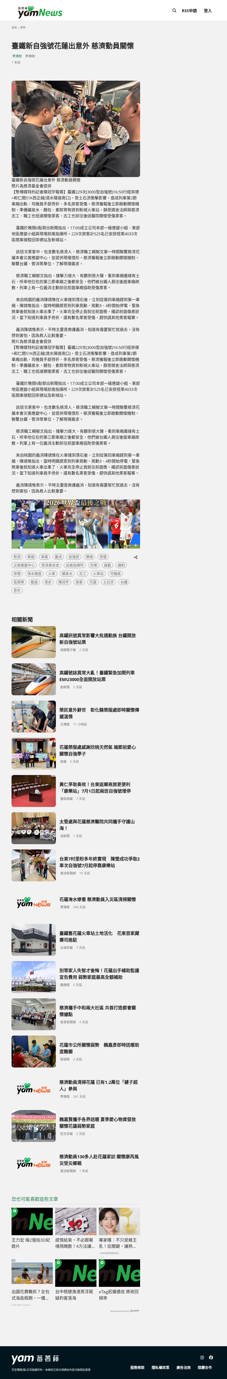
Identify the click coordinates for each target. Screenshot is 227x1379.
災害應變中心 (24, 565)
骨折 (48, 582)
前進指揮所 (75, 565)
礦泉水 (67, 573)
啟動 (107, 565)
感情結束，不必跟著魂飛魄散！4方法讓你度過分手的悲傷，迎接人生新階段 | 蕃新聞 (75, 1243)
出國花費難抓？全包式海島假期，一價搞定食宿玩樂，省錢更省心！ (30, 1295)
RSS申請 (189, 10)
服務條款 (137, 1367)
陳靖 (89, 556)
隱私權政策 (160, 1367)
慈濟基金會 (50, 565)
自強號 (73, 556)
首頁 (14, 27)
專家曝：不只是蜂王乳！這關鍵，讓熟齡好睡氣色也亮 (118, 1243)
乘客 (44, 556)
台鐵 (123, 582)
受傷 (103, 556)
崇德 (17, 573)
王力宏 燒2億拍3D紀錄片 (31, 1243)
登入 (208, 10)
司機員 (115, 573)
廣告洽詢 (183, 1367)
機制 (121, 565)
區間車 (19, 582)
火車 (51, 573)
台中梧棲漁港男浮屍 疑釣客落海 (74, 1295)
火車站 (98, 573)
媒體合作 (205, 1367)
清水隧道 (34, 573)
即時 (22, 27)
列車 (93, 565)
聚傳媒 (17, 56)
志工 (82, 573)
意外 (17, 590)
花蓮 (92, 582)
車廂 (30, 556)
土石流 (108, 582)
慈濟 (17, 556)
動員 (34, 582)
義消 (58, 556)
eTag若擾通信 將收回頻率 (119, 1295)
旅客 (79, 582)
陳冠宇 (63, 582)
